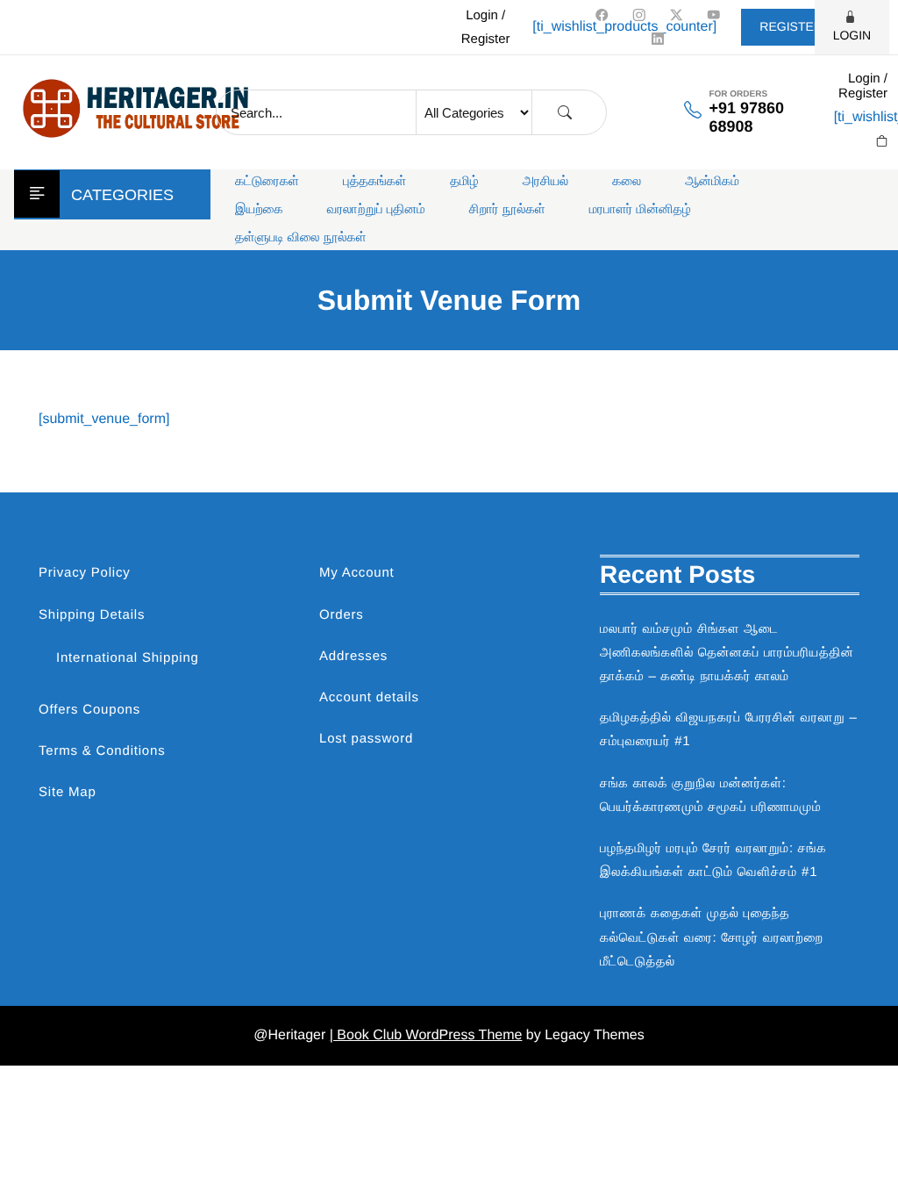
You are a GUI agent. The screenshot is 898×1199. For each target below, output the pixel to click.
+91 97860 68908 (746, 117)
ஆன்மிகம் (712, 181)
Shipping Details (92, 614)
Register (791, 26)
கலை (626, 181)
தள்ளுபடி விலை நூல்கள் (301, 237)
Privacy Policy (85, 572)
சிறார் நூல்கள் (507, 209)
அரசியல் (546, 181)
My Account (357, 572)
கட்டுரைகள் (267, 181)
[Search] (565, 113)
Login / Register (485, 27)
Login (852, 35)
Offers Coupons (89, 709)
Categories (122, 195)
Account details (369, 697)
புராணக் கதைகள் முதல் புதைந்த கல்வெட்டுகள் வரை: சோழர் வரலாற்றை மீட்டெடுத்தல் (711, 937)
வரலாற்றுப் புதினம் (376, 209)
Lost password (366, 738)
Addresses (353, 656)
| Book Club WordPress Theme (426, 1035)
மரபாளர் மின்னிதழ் (640, 209)
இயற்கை (259, 209)
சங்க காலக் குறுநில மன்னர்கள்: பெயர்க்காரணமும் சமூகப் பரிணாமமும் (710, 795)
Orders (341, 614)
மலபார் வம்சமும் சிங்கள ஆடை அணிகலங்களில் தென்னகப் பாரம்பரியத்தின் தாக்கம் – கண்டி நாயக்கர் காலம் (727, 652)
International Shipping (127, 657)
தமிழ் (464, 181)
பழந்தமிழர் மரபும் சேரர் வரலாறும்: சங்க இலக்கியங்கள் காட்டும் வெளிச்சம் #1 (713, 860)
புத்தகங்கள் (374, 181)
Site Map (67, 792)
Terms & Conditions (102, 750)
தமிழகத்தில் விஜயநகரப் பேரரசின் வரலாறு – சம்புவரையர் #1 (729, 729)
